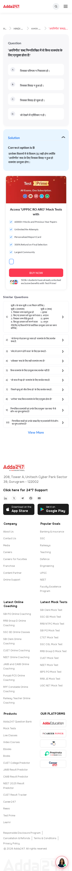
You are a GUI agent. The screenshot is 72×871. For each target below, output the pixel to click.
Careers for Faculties (15, 559)
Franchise (9, 566)
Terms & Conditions (45, 838)
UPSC (43, 573)
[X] (14, 498)
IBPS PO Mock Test (50, 671)
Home (6, 29)
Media (6, 545)
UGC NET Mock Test (51, 685)
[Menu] (65, 6)
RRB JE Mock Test (50, 678)
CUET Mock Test (49, 658)
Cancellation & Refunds (16, 838)
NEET (43, 579)
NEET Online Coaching (16, 657)
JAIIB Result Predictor (15, 769)
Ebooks (7, 749)
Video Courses (11, 742)
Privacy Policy (11, 843)
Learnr (7, 822)
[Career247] (53, 764)
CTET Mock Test (49, 637)
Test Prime (9, 815)
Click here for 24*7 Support (25, 490)
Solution (14, 138)
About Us (8, 531)
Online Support (11, 579)
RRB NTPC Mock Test (52, 623)
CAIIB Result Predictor (15, 776)
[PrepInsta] (53, 754)
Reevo (6, 808)
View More (36, 432)
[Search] (56, 6)
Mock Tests (9, 728)
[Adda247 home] (11, 6)
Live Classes (10, 735)
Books (6, 756)
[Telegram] (22, 498)
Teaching (45, 552)
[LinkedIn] (5, 498)
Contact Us (9, 538)
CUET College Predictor (16, 763)
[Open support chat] (62, 862)
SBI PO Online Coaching (17, 614)
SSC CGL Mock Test (51, 644)
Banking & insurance (52, 531)
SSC (42, 538)
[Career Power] (53, 733)
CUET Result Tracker (15, 794)
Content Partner (12, 573)
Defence (44, 559)
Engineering (47, 566)
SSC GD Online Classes (16, 632)
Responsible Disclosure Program (22, 833)
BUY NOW (36, 273)
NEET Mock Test (49, 665)
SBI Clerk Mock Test (51, 610)
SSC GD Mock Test (50, 616)
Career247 (9, 801)
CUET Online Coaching (16, 650)
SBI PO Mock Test (50, 630)
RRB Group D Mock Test (53, 651)
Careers (7, 552)
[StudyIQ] (53, 743)
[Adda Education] (53, 723)
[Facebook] (30, 498)
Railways (45, 545)
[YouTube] (39, 498)
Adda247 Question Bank (17, 721)
